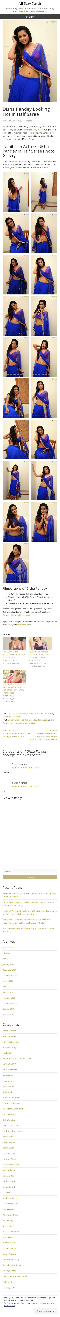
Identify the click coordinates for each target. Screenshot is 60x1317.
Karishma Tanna (10, 1153)
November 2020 (9, 975)
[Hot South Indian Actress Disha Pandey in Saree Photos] (14, 643)
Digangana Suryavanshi (13, 1108)
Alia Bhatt (7, 1053)
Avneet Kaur (8, 1075)
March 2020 (8, 992)
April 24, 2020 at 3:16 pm (22, 767)
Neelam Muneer (10, 1198)
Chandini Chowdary (11, 1103)
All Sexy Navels (30, 3)
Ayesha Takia (9, 1081)
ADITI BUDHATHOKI (11, 1042)
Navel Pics (7, 716)
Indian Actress (33, 713)
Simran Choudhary (11, 1259)
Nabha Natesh (9, 1181)
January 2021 (8, 964)
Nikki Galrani (8, 1209)
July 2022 (6, 953)
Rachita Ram (8, 1226)
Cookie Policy (9, 1305)
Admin (29, 121)
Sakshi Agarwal (9, 1254)
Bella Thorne (8, 1086)
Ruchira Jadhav (9, 1242)
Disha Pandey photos (25, 723)
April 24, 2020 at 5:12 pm (22, 786)
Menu (30, 16)
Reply (37, 767)
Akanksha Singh (10, 1047)
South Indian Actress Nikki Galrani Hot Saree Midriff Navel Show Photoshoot (39, 656)
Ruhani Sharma (9, 1248)
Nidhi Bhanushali (10, 1203)
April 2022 (7, 958)
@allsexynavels (24, 624)
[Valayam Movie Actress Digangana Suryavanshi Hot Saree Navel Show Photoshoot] (14, 676)
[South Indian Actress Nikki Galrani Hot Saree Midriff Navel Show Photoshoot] (40, 643)
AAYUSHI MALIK (9, 1036)
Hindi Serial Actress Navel (14, 1131)
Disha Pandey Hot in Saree (36, 720)
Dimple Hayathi (9, 1114)
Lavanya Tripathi (10, 1159)
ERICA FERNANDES (10, 1125)
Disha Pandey (20, 713)
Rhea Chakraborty (11, 1231)
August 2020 (8, 981)
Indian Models (47, 713)
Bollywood (7, 1092)
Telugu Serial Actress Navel (15, 1276)
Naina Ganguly (9, 1187)
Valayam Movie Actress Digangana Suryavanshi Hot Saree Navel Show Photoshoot (14, 688)
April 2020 (7, 986)
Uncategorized (9, 1287)
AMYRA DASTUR (9, 1064)
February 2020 (9, 998)
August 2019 (8, 1014)
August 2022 (8, 947)
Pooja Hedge (8, 1220)
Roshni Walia (8, 1237)
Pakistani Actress (10, 1215)
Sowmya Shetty (9, 1270)
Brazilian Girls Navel (11, 1097)
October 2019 (8, 1009)
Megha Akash (9, 1170)
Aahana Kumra (9, 1030)
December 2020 (9, 970)
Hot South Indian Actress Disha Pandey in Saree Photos (14, 654)
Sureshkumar (19, 764)
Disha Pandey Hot (16, 720)
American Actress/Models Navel (17, 1058)
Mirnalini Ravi (8, 1175)
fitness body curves (34, 129)
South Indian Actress (12, 1265)
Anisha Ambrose (10, 1069)
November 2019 (9, 1003)
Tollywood (17, 716)
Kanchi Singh (8, 1147)
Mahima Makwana (11, 1164)
